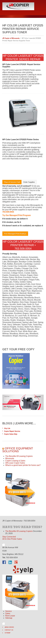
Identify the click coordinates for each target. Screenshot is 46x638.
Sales (7, 613)
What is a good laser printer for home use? (23, 465)
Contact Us (9, 630)
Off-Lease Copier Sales (15, 463)
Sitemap (8, 618)
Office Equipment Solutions (17, 450)
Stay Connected (9, 537)
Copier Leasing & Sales (15, 461)
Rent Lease (10, 616)
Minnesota (9, 458)
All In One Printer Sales (12, 539)
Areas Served (9, 627)
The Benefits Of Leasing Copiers (19, 456)
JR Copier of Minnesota (10, 38)
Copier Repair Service (12, 431)
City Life (7, 428)
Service (8, 611)
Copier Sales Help (10, 434)
